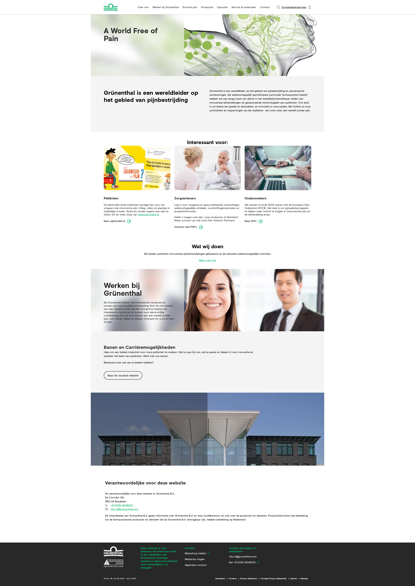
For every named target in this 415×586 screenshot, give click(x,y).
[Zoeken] (278, 7)
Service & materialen (243, 7)
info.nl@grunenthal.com (124, 509)
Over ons (143, 7)
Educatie (222, 7)
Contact (265, 7)
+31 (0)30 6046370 (122, 505)
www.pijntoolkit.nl (148, 214)
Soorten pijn (190, 7)
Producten (207, 7)
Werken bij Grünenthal (165, 7)
